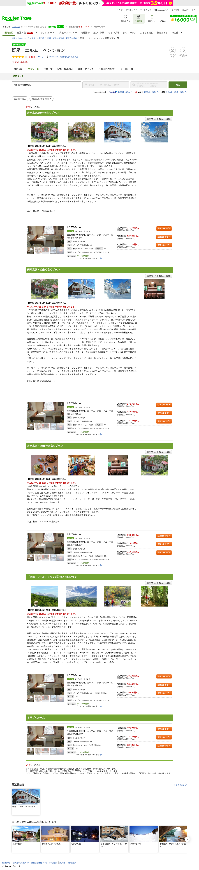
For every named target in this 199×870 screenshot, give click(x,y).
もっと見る (178, 784)
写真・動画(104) (65, 69)
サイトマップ (145, 10)
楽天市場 (175, 10)
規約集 (62, 862)
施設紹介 (18, 69)
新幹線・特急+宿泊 (174, 92)
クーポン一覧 (126, 69)
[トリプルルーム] (45, 236)
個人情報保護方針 (21, 862)
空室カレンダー (164, 228)
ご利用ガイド (131, 10)
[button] (63, 236)
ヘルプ (120, 10)
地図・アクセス (85, 69)
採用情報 (53, 862)
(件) (38, 57)
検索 (178, 85)
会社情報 (6, 862)
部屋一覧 (48, 69)
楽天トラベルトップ (20, 38)
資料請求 (72, 862)
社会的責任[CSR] (39, 862)
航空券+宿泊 (124, 92)
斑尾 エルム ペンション (38, 50)
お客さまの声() (106, 69)
